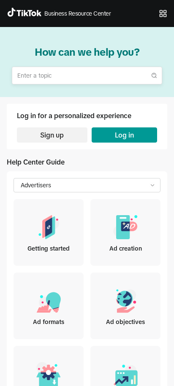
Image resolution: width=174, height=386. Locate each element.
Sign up (52, 135)
